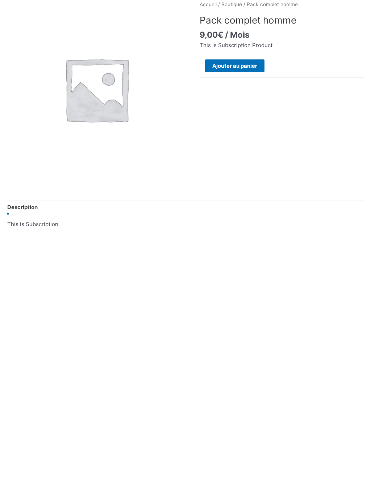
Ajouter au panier (234, 65)
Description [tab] (22, 207)
